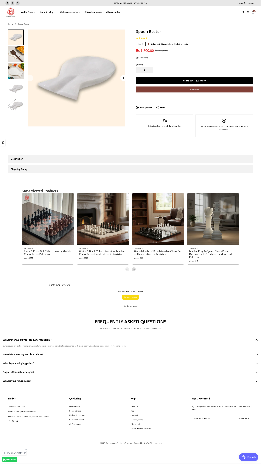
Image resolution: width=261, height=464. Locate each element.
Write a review (130, 297)
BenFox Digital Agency (152, 443)
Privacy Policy (135, 424)
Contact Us (134, 415)
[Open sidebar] (2, 142)
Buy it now (194, 89)
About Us (134, 406)
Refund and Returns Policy (141, 428)
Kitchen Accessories (77, 415)
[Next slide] (134, 269)
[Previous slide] (127, 269)
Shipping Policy (136, 419)
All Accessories (75, 424)
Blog (132, 411)
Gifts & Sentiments (76, 419)
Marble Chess (74, 406)
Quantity (139, 65)
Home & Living (75, 411)
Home (10, 24)
